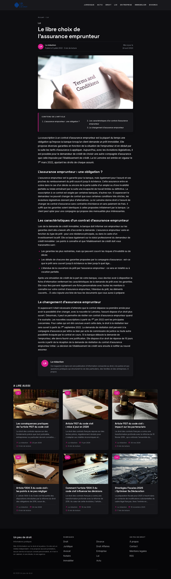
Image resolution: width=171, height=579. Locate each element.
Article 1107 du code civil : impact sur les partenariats (130, 425)
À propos (134, 541)
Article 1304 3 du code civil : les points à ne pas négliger (32, 489)
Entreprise (126, 5)
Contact (134, 546)
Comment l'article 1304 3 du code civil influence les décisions (84, 489)
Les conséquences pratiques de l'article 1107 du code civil (32, 425)
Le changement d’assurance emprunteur (106, 127)
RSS (132, 556)
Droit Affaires (103, 546)
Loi (115, 5)
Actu (100, 5)
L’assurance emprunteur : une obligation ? (62, 121)
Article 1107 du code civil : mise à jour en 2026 (79, 425)
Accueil (41, 17)
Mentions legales (138, 551)
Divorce (153, 5)
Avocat (66, 551)
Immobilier (140, 5)
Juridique (89, 5)
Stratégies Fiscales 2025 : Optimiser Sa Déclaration (129, 489)
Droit (109, 5)
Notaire (67, 556)
